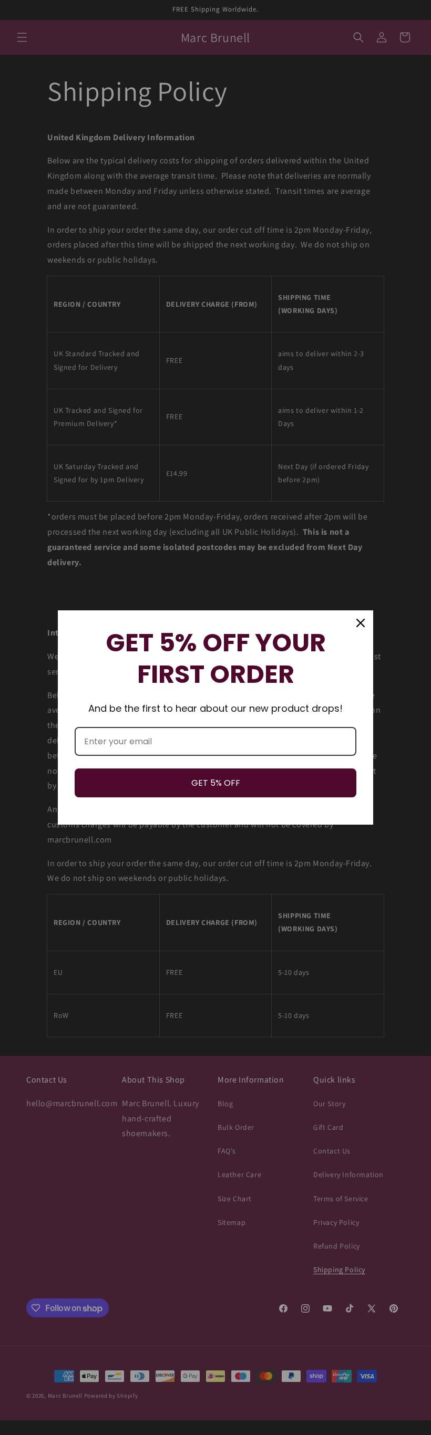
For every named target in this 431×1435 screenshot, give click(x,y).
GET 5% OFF (215, 783)
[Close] (360, 623)
